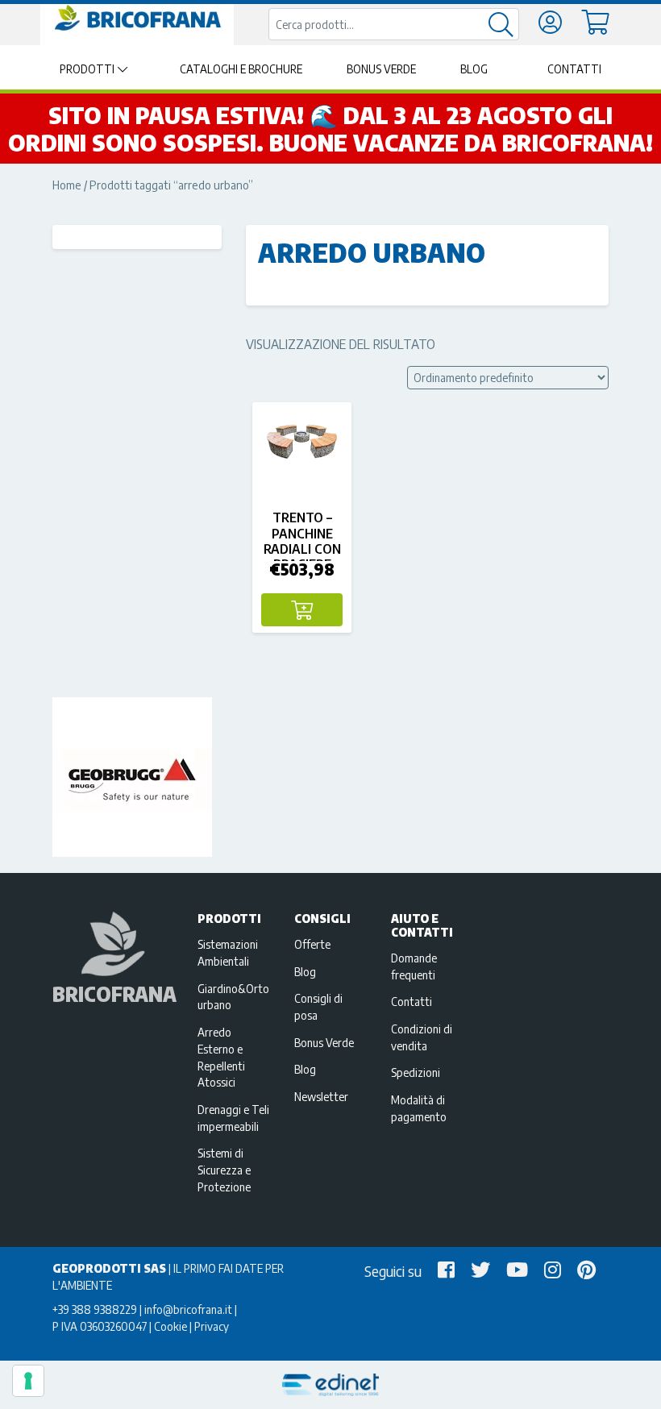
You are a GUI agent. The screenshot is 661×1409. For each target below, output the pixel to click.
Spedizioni (415, 1072)
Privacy (211, 1326)
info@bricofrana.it (188, 1309)
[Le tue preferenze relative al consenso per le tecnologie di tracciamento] (28, 1380)
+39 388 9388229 (94, 1309)
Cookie (170, 1326)
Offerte (312, 944)
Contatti (574, 69)
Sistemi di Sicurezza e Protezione (224, 1169)
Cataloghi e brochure (241, 69)
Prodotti (87, 69)
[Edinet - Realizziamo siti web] (330, 1385)
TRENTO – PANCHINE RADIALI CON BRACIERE (302, 540)
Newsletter (321, 1096)
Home (66, 184)
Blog (474, 69)
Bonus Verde (381, 69)
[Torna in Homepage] (137, 18)
